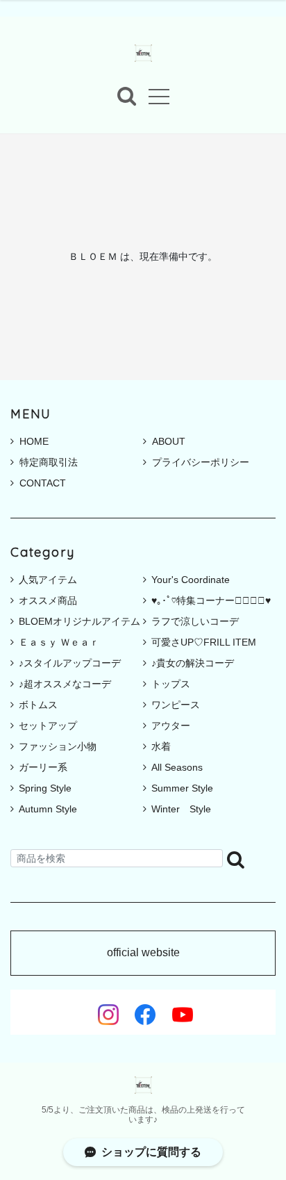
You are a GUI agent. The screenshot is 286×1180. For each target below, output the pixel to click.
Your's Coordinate (190, 579)
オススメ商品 (48, 600)
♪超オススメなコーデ (65, 683)
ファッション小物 (57, 746)
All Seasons (177, 767)
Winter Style (181, 808)
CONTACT (42, 483)
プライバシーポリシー (200, 462)
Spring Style (45, 788)
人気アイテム (48, 579)
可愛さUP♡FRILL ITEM (203, 642)
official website (143, 952)
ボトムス (38, 704)
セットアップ (48, 725)
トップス (170, 683)
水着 (161, 746)
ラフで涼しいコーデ (195, 621)
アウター (170, 725)
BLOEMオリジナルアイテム (79, 621)
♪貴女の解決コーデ (192, 663)
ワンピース (175, 704)
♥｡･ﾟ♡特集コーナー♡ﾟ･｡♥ (211, 600)
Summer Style (182, 788)
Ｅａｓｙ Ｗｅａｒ (59, 642)
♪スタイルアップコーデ (70, 663)
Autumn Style (48, 808)
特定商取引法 (48, 462)
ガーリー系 (43, 767)
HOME (34, 441)
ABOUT (168, 441)
